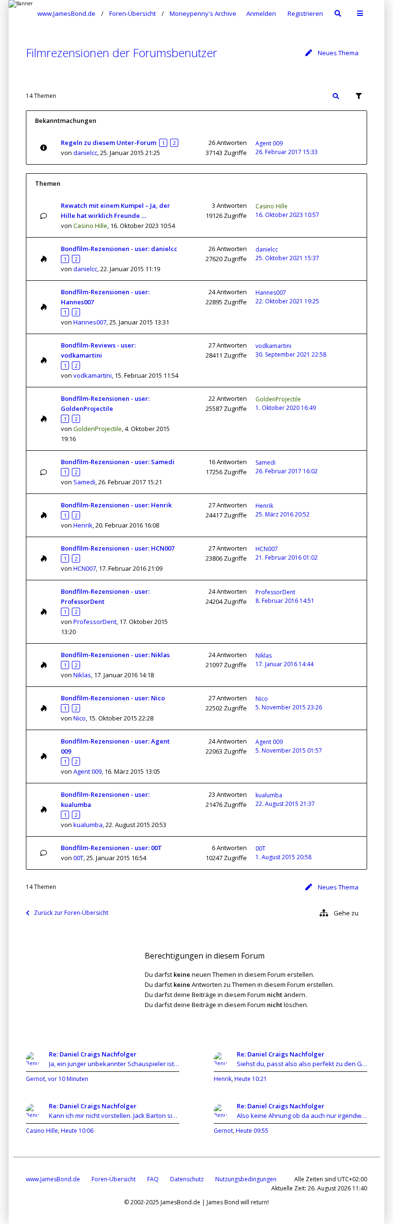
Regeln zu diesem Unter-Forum (108, 142)
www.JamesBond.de (53, 1179)
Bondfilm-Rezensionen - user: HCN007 (117, 548)
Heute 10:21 (250, 1079)
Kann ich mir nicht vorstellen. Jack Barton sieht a (114, 1115)
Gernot (35, 1079)
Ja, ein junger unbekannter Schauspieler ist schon (114, 1063)
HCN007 (84, 568)
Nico (79, 718)
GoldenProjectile (97, 428)
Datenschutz (187, 1179)
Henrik (82, 525)
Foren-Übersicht (114, 1179)
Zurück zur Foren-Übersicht (71, 913)
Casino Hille (90, 225)
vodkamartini (92, 375)
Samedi (84, 482)
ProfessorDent (94, 621)
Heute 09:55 (252, 1131)
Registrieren (305, 13)
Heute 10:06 (77, 1131)
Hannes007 (89, 322)
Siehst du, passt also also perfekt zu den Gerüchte (302, 1063)
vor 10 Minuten (68, 1079)
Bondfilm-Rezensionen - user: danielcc (119, 248)
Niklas (82, 675)
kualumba (88, 824)
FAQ (153, 1179)
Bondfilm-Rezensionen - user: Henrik (116, 505)
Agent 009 (269, 143)
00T (78, 857)
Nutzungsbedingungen (246, 1179)
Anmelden (261, 13)
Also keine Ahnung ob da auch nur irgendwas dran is (302, 1115)
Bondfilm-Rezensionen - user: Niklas (115, 654)
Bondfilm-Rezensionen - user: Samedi (117, 461)
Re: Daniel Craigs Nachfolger (93, 1054)
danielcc (85, 152)
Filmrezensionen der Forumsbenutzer (121, 52)
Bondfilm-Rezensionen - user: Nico (113, 698)
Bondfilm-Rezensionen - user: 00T (111, 847)
